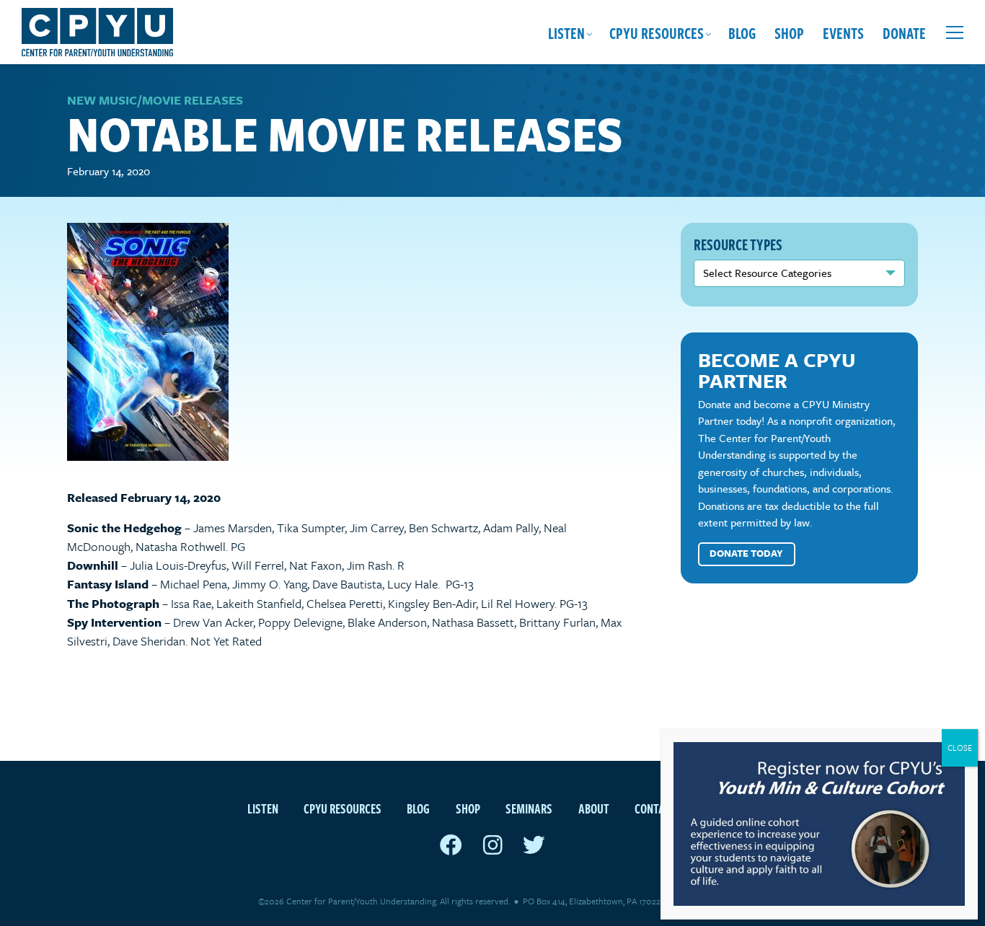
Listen (566, 32)
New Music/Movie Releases (155, 100)
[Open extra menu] (954, 32)
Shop (789, 32)
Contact (655, 808)
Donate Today (746, 553)
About (593, 808)
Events (843, 32)
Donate (904, 32)
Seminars (528, 808)
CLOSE (960, 747)
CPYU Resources (656, 32)
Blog (742, 32)
